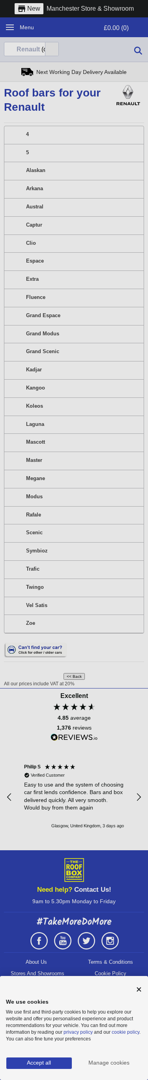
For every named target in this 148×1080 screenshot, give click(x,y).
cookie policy (125, 1032)
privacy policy (78, 1032)
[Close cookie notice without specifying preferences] (139, 990)
